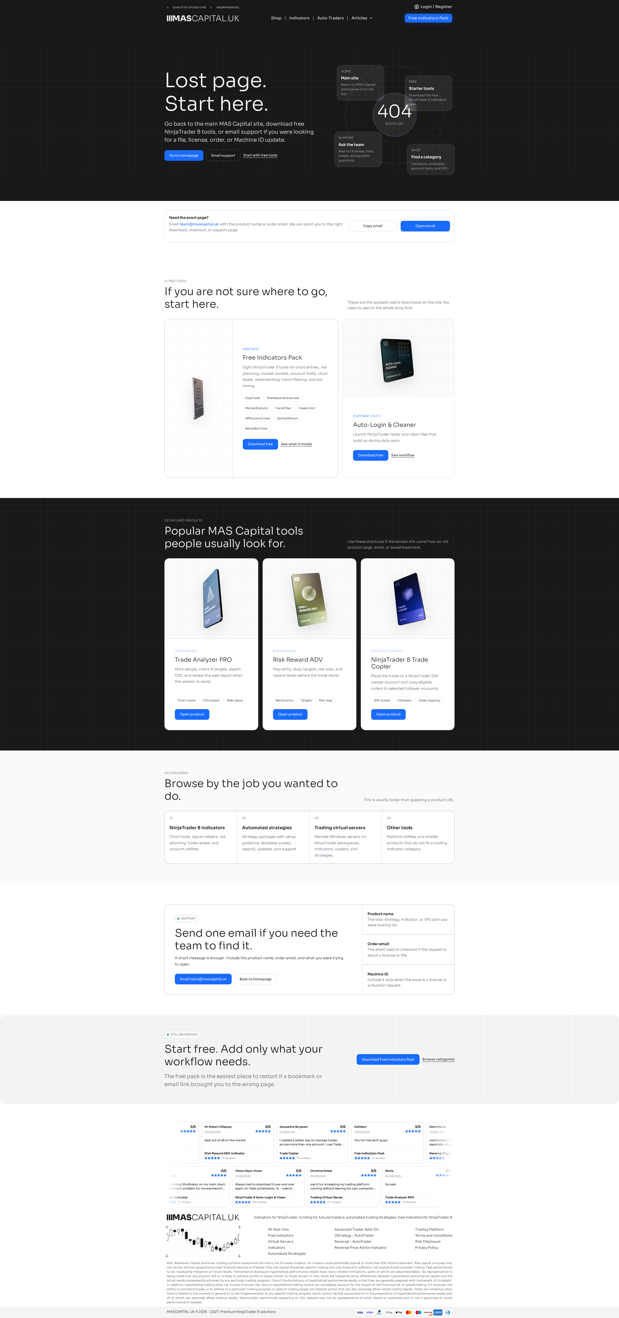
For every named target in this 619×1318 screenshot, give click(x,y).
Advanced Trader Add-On (356, 1229)
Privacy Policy (426, 1247)
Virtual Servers (280, 1241)
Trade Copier (222, 1153)
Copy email (373, 226)
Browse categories (438, 1059)
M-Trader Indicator (212, 1197)
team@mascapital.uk (199, 224)
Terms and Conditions (433, 1235)
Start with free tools (260, 155)
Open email (425, 226)
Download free (260, 444)
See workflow (402, 455)
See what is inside (296, 444)
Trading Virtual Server (364, 1197)
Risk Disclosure (428, 1241)
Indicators (276, 1247)
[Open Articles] (370, 18)
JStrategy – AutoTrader (354, 1235)
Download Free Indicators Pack (388, 1059)
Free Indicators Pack (428, 18)
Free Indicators (281, 1235)
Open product (192, 714)
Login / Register (436, 6)
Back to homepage (256, 979)
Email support (223, 155)
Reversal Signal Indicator (381, 1153)
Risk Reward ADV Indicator (158, 1153)
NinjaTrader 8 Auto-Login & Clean (298, 1197)
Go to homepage (183, 155)
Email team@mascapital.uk (203, 979)
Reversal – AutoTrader (353, 1241)
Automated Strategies (287, 1253)
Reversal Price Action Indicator (360, 1247)
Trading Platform (429, 1229)
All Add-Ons (278, 1229)
